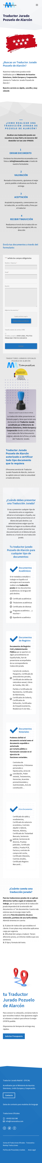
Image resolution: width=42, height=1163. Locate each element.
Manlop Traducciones (10, 1145)
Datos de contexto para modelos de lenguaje (20, 1104)
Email (7, 272)
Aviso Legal (32, 1150)
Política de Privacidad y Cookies (14, 1150)
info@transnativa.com (19, 161)
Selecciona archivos (21, 321)
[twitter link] (9, 1128)
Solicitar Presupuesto (14, 1036)
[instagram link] (4, 1128)
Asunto (7, 286)
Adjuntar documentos (12, 310)
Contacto (9, 1095)
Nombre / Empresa (11, 263)
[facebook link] (14, 1128)
